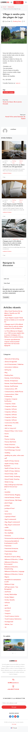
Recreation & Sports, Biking (12, 557)
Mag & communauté (10, 519)
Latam (6, 511)
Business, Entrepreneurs (11, 381)
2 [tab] (16, 654)
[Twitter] (13, 716)
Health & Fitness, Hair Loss (12, 468)
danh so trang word (10, 428)
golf (6, 458)
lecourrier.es (8, 514)
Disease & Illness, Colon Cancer (14, 431)
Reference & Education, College (14, 559)
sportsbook (8, 608)
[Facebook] (10, 716)
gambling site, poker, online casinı (14, 455)
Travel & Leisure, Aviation (12, 616)
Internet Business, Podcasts (12, 497)
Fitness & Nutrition (10, 444)
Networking (8, 530)
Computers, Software (11, 406)
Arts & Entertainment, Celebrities (14, 364)
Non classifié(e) (9, 533)
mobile (6, 527)
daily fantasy (8, 425)
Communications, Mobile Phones (14, 392)
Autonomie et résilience (11, 367)
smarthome (8, 592)
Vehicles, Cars (9, 624)
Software (7, 602)
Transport (21, 239)
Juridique (7, 506)
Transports (8, 613)
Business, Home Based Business (13, 383)
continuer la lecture (7, 173)
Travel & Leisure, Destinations (13, 619)
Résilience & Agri (9, 584)
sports (6, 605)
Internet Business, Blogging (12, 495)
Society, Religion (9, 597)
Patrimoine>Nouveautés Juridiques (14, 538)
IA (5, 489)
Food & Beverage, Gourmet (12, 450)
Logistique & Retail (10, 516)
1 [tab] (13, 654)
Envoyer (14, 707)
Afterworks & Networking (12, 359)
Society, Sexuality (10, 600)
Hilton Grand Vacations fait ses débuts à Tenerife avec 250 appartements (13, 166)
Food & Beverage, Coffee (12, 447)
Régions (7, 577)
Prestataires (8, 546)
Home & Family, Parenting (12, 479)
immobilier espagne (9, 92)
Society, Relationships (11, 594)
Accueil (4, 7)
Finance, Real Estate (10, 442)
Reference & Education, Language (14, 571)
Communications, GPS (11, 389)
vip (5, 627)
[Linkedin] (18, 716)
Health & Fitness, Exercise (12, 461)
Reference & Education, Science (14, 574)
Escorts (7, 434)
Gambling (7, 453)
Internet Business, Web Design (13, 500)
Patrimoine (8, 536)
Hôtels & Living (21, 162)
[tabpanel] (14, 645)
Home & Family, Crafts (11, 474)
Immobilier (7, 492)
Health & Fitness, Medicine (12, 471)
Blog (6, 372)
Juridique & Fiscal (9, 508)
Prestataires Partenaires (11, 548)
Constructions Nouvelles (11, 423)
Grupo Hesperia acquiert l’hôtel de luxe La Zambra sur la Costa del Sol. (13, 205)
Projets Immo (8, 554)
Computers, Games (10, 404)
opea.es (18, 83)
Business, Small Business (11, 386)
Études (6, 436)
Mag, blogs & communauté (12, 522)
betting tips (8, 370)
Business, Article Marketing (12, 378)
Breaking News (11, 7)
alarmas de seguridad (11, 362)
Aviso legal (14, 724)
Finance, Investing (10, 439)
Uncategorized (9, 622)
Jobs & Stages (8, 503)
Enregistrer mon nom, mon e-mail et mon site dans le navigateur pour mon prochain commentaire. (14, 291)
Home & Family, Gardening (12, 476)
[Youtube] (15, 716)
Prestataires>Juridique (11, 551)
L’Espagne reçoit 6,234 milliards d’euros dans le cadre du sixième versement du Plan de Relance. (12, 243)
